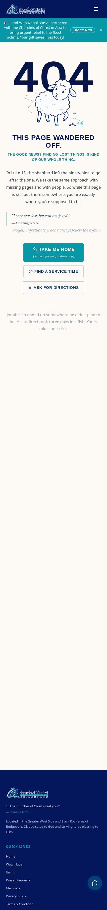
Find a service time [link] (56, 271)
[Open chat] (95, 883)
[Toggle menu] (96, 9)
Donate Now (83, 30)
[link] (53, 252)
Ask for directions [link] (56, 287)
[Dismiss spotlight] (101, 30)
